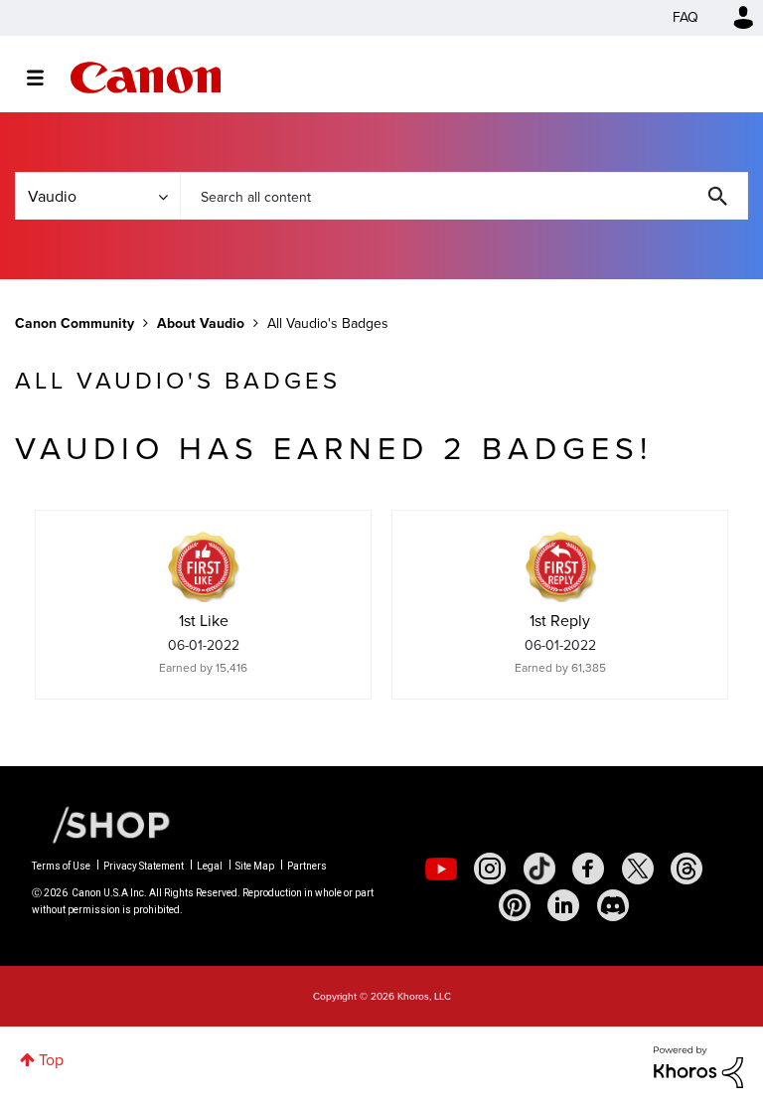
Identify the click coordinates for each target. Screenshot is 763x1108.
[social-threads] (686, 868)
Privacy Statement (143, 866)
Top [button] (51, 1059)
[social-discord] (613, 905)
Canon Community (146, 77)
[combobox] (464, 196)
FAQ (685, 17)
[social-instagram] (490, 868)
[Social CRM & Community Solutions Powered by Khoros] (698, 1065)
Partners (307, 866)
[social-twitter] (638, 868)
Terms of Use (61, 866)
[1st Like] (203, 566)
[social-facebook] (588, 868)
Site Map (254, 866)
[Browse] (45, 77)
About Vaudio (200, 323)
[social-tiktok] (539, 868)
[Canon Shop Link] (101, 824)
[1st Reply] (560, 566)
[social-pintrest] (515, 905)
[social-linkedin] (563, 905)
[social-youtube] (441, 868)
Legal (210, 866)
